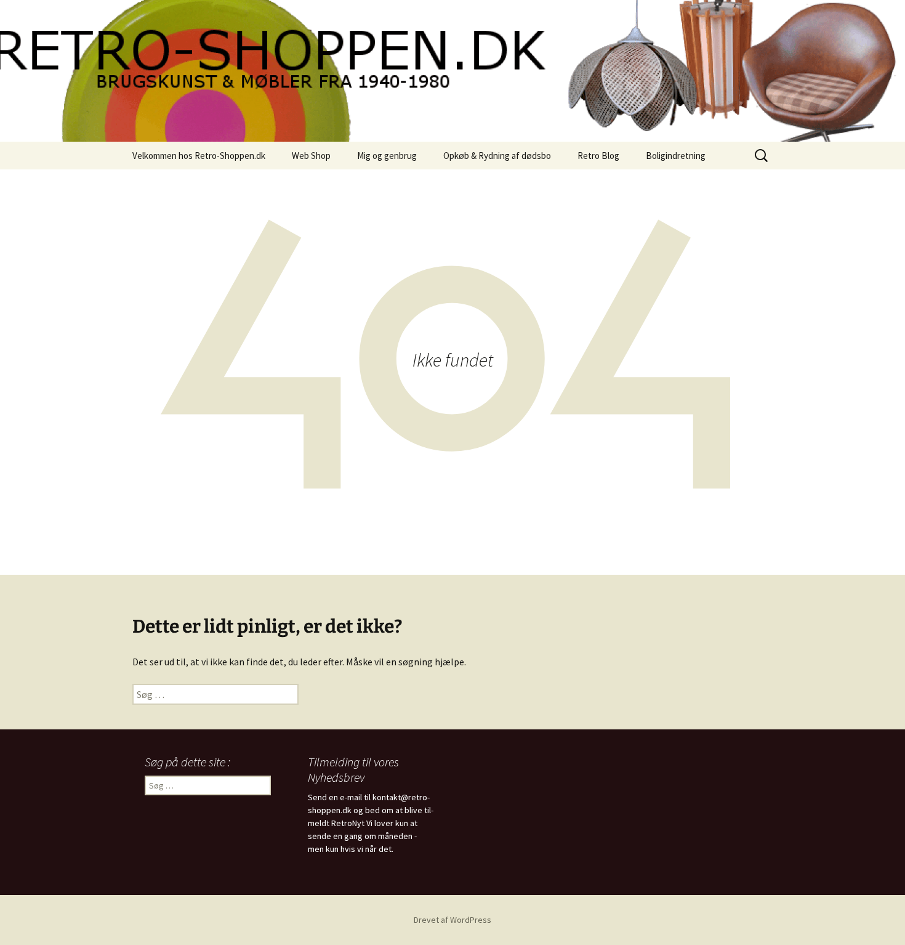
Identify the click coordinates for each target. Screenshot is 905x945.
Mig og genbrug (387, 155)
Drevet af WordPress (452, 919)
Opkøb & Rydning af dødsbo (497, 155)
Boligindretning (676, 155)
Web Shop (311, 155)
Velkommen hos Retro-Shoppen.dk (198, 155)
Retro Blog (598, 155)
